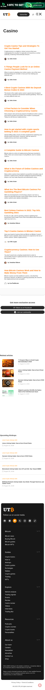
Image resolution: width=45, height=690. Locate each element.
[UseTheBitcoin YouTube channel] (15, 521)
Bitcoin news (9, 536)
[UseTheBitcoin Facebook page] (5, 521)
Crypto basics (10, 557)
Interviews (8, 609)
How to (7, 560)
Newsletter (9, 650)
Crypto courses (10, 627)
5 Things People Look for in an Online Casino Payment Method (22, 68)
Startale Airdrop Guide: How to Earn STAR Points (17, 456)
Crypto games (10, 574)
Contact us (9, 656)
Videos (7, 606)
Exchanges (9, 568)
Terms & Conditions (28, 682)
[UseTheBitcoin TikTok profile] (35, 521)
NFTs (7, 579)
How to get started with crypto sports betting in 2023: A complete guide (21, 130)
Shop (7, 659)
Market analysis (10, 592)
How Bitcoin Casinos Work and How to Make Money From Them (22, 271)
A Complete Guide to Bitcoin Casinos (21, 150)
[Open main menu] (38, 14)
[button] (22, 531)
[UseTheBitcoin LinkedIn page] (30, 521)
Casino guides (10, 565)
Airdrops (8, 562)
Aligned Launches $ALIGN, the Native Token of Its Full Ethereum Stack (29, 390)
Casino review (10, 603)
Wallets (7, 571)
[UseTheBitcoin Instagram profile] (25, 521)
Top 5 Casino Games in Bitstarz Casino (22, 231)
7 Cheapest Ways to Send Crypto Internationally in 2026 (28, 360)
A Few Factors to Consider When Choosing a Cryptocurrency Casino (20, 109)
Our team (8, 645)
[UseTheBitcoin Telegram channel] (10, 521)
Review (7, 600)
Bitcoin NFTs (9, 544)
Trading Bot (9, 611)
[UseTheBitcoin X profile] (20, 521)
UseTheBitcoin (14, 283)
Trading (7, 577)
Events (7, 597)
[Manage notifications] (40, 685)
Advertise (8, 653)
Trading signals (10, 594)
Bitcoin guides (10, 542)
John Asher (13, 59)
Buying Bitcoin (10, 539)
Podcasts (8, 624)
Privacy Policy (15, 682)
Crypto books (10, 629)
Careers (8, 647)
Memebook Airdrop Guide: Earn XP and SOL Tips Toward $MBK (21, 469)
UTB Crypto (13, 241)
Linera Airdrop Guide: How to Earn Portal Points (17, 443)
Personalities (9, 632)
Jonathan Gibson (15, 223)
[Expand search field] (33, 15)
